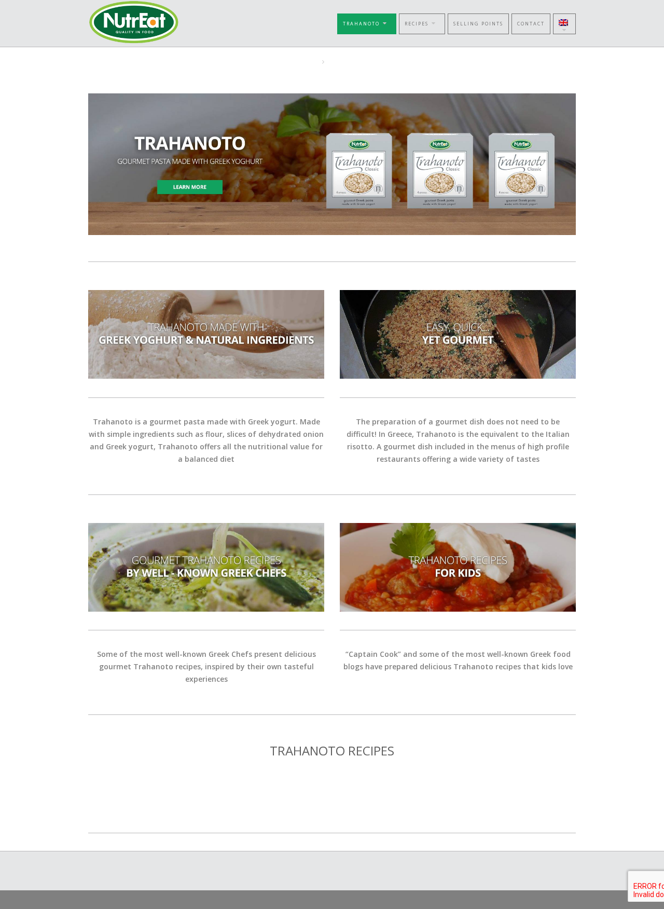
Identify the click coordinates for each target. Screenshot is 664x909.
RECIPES (416, 23)
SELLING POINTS (478, 23)
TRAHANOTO (361, 23)
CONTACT (531, 23)
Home (308, 61)
